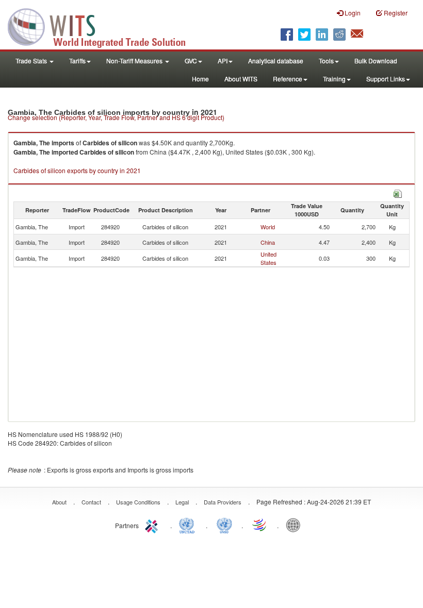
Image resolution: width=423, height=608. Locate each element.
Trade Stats (31, 60)
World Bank (295, 524)
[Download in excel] (398, 192)
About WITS (240, 78)
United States (268, 258)
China (268, 242)
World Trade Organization (260, 524)
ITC (153, 524)
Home (200, 78)
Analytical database (275, 60)
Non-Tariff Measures (135, 60)
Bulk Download (375, 60)
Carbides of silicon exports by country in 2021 (77, 170)
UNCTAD (188, 524)
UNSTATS (224, 524)
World (268, 227)
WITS (103, 26)
